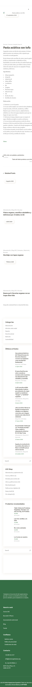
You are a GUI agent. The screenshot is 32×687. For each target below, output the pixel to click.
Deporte (7, 331)
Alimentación (7, 210)
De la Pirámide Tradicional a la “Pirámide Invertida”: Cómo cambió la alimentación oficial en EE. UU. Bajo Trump (22, 429)
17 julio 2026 (18, 366)
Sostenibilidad (9, 339)
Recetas (5, 44)
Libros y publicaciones (11, 482)
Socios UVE (6, 611)
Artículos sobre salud (11, 328)
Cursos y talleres (9, 475)
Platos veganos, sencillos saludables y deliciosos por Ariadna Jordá (17, 213)
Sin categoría (9, 494)
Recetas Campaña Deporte (15, 44)
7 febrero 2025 (10, 262)
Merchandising (9, 485)
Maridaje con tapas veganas (13, 255)
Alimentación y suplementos (13, 472)
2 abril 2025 (9, 221)
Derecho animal (9, 334)
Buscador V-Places (8, 616)
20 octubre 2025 (19, 454)
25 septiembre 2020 (11, 15)
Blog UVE (14, 210)
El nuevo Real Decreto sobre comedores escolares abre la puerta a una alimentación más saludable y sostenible (22, 374)
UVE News (23, 364)
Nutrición (26, 250)
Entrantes (20, 250)
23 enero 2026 (19, 439)
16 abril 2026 (18, 383)
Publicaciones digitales (11, 488)
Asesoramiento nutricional (10, 620)
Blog (4, 624)
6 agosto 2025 (10, 181)
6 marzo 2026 (18, 403)
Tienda (5, 628)
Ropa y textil (8, 491)
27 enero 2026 (19, 421)
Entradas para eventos (11, 479)
